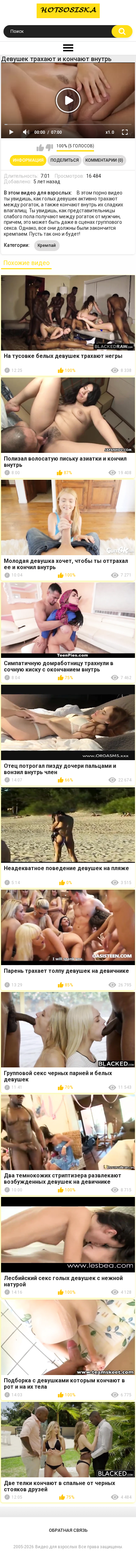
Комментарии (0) (104, 160)
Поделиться (65, 160)
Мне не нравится (49, 147)
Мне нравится (40, 147)
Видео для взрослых (56, 1546)
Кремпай (47, 245)
